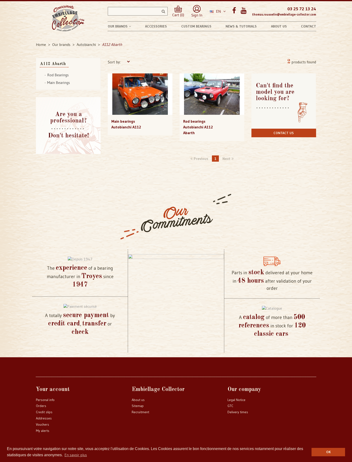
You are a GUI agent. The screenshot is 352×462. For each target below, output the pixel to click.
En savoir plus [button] (75, 454)
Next (226, 158)
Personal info (45, 400)
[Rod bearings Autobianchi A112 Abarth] (212, 94)
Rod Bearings (58, 74)
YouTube (243, 10)
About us (138, 400)
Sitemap (138, 406)
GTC (230, 406)
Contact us (283, 133)
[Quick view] (140, 84)
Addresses (44, 418)
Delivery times (237, 412)
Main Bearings (58, 82)
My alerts (42, 431)
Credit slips (44, 412)
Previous (201, 158)
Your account (53, 389)
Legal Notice (236, 400)
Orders (41, 406)
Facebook (234, 10)
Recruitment (140, 412)
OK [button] (328, 452)
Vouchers (42, 424)
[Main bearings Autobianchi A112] (140, 94)
